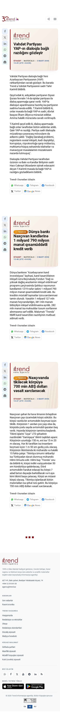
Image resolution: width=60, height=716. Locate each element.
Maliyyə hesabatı (9, 636)
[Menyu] (55, 19)
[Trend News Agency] (10, 561)
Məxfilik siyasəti (9, 651)
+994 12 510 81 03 (9, 584)
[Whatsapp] (4, 674)
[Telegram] (29, 674)
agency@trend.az (9, 587)
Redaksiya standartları (12, 628)
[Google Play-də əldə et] (35, 686)
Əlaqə (4, 624)
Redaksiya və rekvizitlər (12, 620)
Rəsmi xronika (8, 604)
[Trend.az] (10, 19)
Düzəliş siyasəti (8, 632)
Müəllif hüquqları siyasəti (13, 655)
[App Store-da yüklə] (13, 686)
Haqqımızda (7, 615)
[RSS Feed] (41, 674)
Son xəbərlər (7, 600)
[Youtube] (23, 674)
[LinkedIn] (35, 674)
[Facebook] (10, 674)
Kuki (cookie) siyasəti (11, 659)
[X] (17, 674)
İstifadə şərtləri (8, 647)
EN (25, 707)
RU (35, 707)
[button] (5, 31)
